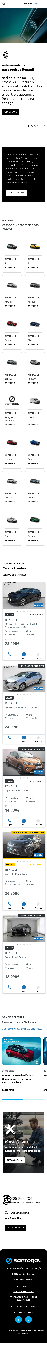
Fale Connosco (23, 1286)
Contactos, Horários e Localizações (24, 1268)
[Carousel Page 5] (41, 126)
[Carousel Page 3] (35, 126)
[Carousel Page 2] (32, 126)
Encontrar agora (15, 1228)
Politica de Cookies (23, 1292)
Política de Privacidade (23, 1307)
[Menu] (42, 4)
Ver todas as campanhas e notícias (22, 1029)
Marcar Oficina (15, 1160)
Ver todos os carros (15, 575)
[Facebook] (18, 1319)
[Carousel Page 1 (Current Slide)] (28, 126)
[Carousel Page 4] (38, 126)
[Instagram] (28, 1319)
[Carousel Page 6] (44, 126)
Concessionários (16, 193)
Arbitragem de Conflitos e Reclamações (23, 1298)
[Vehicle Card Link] (24, 595)
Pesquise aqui (10, 112)
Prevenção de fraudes (23, 1312)
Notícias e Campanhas (23, 1274)
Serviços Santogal (23, 1279)
